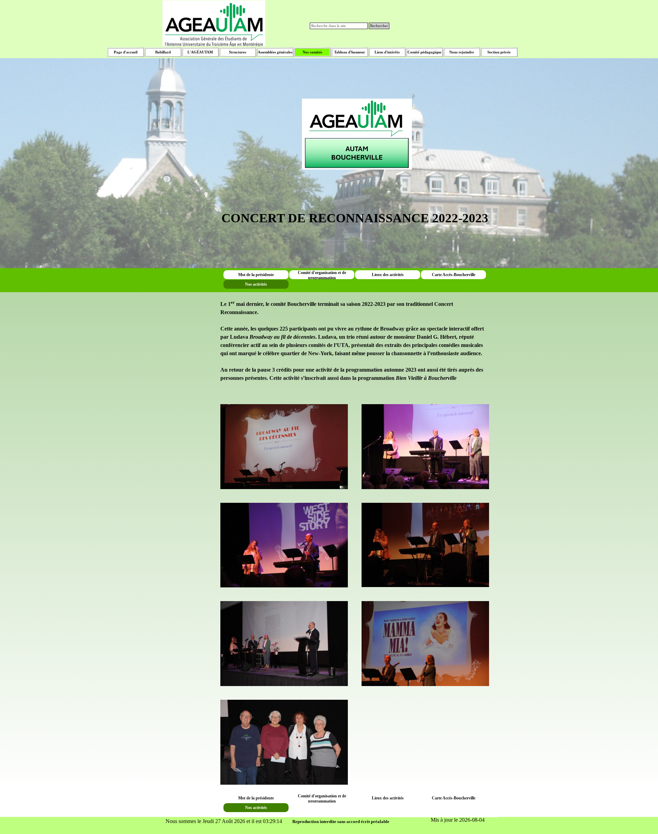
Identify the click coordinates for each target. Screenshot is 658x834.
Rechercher (379, 26)
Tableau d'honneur (349, 52)
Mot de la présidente (256, 274)
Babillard (163, 52)
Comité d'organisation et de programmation (322, 275)
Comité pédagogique (424, 52)
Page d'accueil (125, 52)
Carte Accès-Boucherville (453, 274)
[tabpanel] (355, 124)
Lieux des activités (388, 274)
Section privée (499, 52)
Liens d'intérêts (387, 52)
